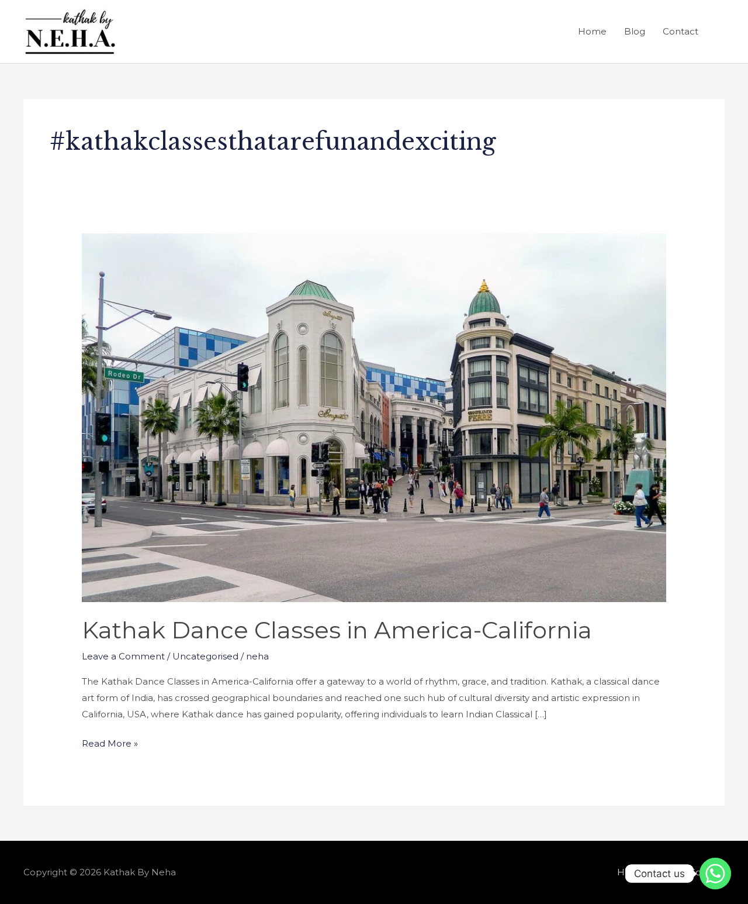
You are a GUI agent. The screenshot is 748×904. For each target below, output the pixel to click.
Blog (634, 31)
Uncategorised (205, 656)
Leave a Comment (123, 656)
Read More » (110, 742)
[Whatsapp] (715, 873)
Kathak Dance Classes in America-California (337, 630)
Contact (680, 31)
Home (592, 31)
